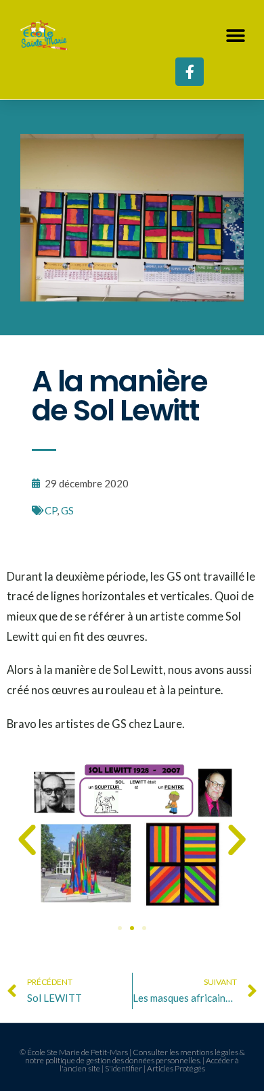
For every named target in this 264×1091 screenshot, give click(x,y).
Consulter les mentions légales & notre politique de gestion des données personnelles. (135, 1056)
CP (51, 510)
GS (67, 510)
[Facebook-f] (189, 71)
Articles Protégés (176, 1068)
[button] (235, 35)
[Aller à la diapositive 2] (132, 928)
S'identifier (123, 1068)
